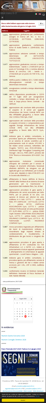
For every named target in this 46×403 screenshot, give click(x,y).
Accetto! (23, 400)
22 (31, 314)
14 (28, 311)
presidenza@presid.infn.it (25, 386)
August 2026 (23, 298)
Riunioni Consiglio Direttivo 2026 (13, 340)
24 (17, 316)
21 (28, 314)
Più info (37, 396)
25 (19, 316)
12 (22, 311)
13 (25, 311)
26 (22, 316)
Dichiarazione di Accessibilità (13, 391)
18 (19, 314)
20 (25, 314)
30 (14, 319)
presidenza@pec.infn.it (33, 389)
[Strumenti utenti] (41, 23)
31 (17, 319)
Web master (27, 391)
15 (31, 311)
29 (31, 316)
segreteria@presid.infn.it (13, 389)
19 (22, 314)
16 (14, 314)
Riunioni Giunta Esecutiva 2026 (13, 336)
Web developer (38, 391)
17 (17, 314)
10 (17, 311)
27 (25, 316)
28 (28, 316)
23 (14, 316)
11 (19, 311)
